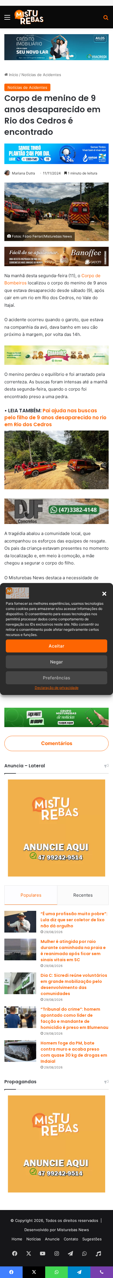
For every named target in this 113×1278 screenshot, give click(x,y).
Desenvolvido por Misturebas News (56, 1229)
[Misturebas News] (28, 17)
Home (17, 1239)
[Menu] (7, 19)
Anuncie (52, 1239)
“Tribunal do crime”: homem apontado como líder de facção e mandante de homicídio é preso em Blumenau (74, 1018)
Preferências (56, 678)
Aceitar (56, 646)
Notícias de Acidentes (41, 74)
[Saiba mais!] (56, 355)
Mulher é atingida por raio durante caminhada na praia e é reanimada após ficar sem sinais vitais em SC (73, 951)
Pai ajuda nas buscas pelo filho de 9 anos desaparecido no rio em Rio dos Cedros (55, 417)
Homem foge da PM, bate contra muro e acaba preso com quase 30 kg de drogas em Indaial (74, 1052)
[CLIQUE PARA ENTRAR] (56, 717)
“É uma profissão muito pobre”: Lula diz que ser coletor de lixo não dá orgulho (74, 920)
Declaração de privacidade (57, 687)
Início (13, 74)
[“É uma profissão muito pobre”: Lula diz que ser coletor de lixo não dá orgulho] (20, 922)
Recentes (83, 895)
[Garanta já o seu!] (56, 256)
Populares (31, 895)
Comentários (56, 743)
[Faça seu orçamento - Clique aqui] (56, 511)
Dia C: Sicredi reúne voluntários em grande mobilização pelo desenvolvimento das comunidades (74, 984)
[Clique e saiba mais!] (56, 46)
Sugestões (92, 1239)
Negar (56, 662)
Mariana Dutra (23, 173)
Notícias (33, 1239)
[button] (104, 594)
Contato (71, 1239)
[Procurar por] (106, 19)
